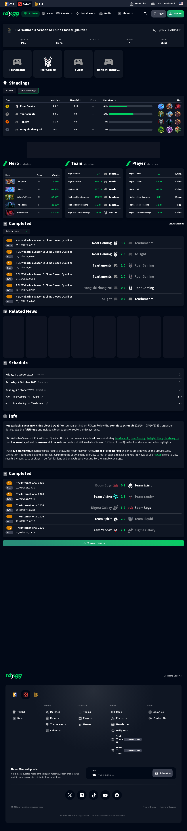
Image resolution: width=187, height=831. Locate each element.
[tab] (9, 90)
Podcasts (121, 718)
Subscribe (140, 3)
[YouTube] (105, 795)
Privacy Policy (149, 807)
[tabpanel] (93, 116)
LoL (41, 4)
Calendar (55, 730)
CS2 (11, 4)
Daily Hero (122, 730)
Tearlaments (122, 438)
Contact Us (159, 718)
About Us (158, 712)
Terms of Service (168, 807)
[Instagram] (82, 795)
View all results (176, 223)
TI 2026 (21, 712)
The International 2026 (30, 483)
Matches (55, 712)
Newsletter (122, 724)
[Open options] (27, 231)
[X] (70, 795)
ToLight (151, 438)
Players (87, 718)
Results (54, 718)
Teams (87, 712)
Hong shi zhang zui (168, 438)
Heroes (87, 724)
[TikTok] (93, 795)
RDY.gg (158, 455)
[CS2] (15, 694)
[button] (17, 64)
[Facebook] (117, 795)
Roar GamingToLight (26, 397)
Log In (160, 13)
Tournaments (58, 724)
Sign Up (177, 13)
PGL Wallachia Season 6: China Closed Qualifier (44, 240)
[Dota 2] (25, 694)
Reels (119, 712)
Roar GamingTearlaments (28, 403)
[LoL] (36, 694)
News (20, 718)
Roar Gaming (138, 438)
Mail (94, 770)
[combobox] (16, 231)
